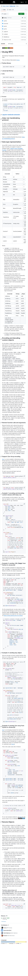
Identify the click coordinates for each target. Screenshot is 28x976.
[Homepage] (14, 2)
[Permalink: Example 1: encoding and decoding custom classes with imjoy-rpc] (1, 494)
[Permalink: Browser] (1, 96)
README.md (6, 36)
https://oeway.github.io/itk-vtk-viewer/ (13, 615)
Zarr (3, 459)
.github (5, 20)
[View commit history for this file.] (25, 18)
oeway (5, 17)
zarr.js (12, 744)
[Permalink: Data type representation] (1, 142)
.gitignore (6, 31)
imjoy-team (6, 6)
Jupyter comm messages (16, 148)
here (21, 817)
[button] (24, 66)
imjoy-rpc (12, 6)
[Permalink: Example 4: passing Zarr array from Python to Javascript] (1, 726)
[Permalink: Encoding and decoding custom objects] (1, 339)
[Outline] (26, 44)
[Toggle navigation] (2, 2)
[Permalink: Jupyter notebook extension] (1, 115)
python (5, 28)
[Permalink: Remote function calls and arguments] (1, 423)
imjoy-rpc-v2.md (7, 39)
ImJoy (18, 60)
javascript (6, 23)
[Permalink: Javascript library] (1, 71)
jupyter (5, 26)
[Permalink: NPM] (1, 74)
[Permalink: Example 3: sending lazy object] (1, 653)
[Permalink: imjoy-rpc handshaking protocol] (1, 119)
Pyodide (4, 150)
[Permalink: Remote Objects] (1, 822)
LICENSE (6, 34)
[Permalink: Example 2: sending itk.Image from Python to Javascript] (1, 564)
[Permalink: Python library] (1, 63)
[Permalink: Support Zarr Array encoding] (1, 456)
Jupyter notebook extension (11, 114)
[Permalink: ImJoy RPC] (1, 52)
